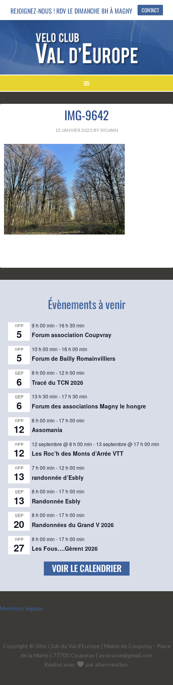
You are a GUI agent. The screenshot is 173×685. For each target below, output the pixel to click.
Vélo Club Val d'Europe (86, 48)
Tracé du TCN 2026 (57, 382)
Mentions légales (21, 608)
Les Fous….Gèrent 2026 (65, 548)
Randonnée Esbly (56, 501)
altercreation (111, 664)
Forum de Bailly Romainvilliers (73, 358)
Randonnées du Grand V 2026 (73, 525)
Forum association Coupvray (71, 335)
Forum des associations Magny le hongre (89, 406)
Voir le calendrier (87, 568)
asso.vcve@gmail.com (125, 655)
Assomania (47, 430)
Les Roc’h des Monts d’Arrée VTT (78, 453)
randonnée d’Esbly (58, 477)
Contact (150, 10)
